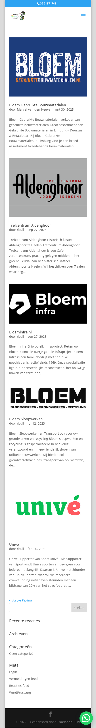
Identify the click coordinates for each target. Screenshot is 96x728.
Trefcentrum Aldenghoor (30, 225)
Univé (14, 544)
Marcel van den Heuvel (34, 109)
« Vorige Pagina (20, 600)
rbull (20, 230)
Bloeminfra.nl (20, 332)
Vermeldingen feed (23, 678)
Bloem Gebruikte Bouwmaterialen (37, 105)
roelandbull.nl (69, 722)
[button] (86, 718)
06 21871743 (48, 3)
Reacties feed (19, 685)
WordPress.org (20, 692)
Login (13, 672)
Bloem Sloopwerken (26, 419)
